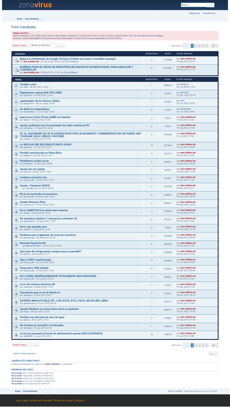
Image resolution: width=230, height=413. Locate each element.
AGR (26, 87)
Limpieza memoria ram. (33, 177)
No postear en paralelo (66, 35)
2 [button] (195, 45)
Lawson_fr (28, 204)
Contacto (80, 400)
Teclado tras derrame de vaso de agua (42, 317)
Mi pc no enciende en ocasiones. (39, 194)
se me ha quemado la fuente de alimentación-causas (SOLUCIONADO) (61, 333)
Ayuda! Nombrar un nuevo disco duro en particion (49, 309)
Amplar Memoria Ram (32, 202)
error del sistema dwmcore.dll (37, 284)
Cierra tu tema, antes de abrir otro (116, 35)
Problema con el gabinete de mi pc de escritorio (48, 235)
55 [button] (213, 45)
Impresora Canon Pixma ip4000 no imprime (45, 117)
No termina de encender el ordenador (42, 325)
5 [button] (207, 45)
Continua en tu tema (88, 35)
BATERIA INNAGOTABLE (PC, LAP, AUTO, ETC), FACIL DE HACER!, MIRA (64, 300)
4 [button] (203, 45)
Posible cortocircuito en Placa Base (41, 152)
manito (27, 139)
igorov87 (28, 95)
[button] (186, 45)
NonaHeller (29, 111)
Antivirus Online (114, 38)
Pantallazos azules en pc (34, 161)
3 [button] (199, 45)
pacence (28, 147)
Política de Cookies (63, 400)
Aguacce (184, 84)
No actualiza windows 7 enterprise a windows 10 (48, 218)
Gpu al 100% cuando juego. (36, 259)
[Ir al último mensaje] (197, 58)
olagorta (27, 155)
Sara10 (27, 171)
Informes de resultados (94, 38)
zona (35, 5)
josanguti (28, 163)
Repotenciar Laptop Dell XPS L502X (41, 92)
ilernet (27, 254)
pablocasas (29, 237)
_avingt (29, 188)
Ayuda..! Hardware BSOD (35, 185)
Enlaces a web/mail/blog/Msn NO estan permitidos (37, 38)
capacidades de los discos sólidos (40, 101)
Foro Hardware (23, 27)
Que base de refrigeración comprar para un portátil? (50, 251)
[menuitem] (208, 13)
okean (26, 120)
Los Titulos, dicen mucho (42, 35)
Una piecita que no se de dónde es (40, 292)
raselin (27, 229)
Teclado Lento (28, 84)
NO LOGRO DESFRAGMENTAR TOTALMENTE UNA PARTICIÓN (58, 276)
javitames (28, 128)
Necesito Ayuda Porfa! (33, 243)
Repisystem (29, 221)
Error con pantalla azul (33, 226)
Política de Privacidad (41, 400)
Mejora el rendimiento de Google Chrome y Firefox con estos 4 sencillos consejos (68, 58)
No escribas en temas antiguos (148, 35)
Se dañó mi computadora (34, 109)
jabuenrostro (30, 303)
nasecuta (28, 287)
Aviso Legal (22, 400)
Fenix (26, 311)
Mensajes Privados (72, 38)
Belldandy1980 (33, 245)
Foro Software (71, 61)
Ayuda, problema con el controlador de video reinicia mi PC (55, 125)
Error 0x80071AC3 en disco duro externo (44, 210)
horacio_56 (29, 180)
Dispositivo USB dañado (34, 268)
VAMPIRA (28, 336)
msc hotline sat (31, 61)
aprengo (27, 295)
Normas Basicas (21, 35)
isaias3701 (29, 103)
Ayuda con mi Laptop (32, 169)
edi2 (182, 100)
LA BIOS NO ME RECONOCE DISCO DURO (46, 144)
